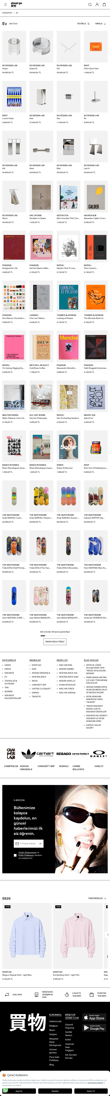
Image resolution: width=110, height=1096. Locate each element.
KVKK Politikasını (26, 855)
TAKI (7, 687)
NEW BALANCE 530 (68, 673)
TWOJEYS (36, 696)
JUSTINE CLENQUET (41, 689)
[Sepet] (104, 4)
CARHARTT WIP (39, 684)
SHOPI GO (36, 665)
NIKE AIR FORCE (66, 689)
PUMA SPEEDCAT (67, 684)
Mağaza (53, 1025)
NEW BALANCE (39, 677)
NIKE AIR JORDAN (67, 693)
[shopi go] (16, 4)
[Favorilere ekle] (22, 34)
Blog (51, 1064)
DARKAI (35, 693)
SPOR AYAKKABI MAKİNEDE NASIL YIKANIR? (94, 699)
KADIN (8, 665)
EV (6, 677)
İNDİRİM (8, 691)
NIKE (34, 669)
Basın (52, 1030)
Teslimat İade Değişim (69, 1047)
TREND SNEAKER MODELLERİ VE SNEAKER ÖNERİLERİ (96, 709)
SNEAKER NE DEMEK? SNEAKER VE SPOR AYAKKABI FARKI (96, 718)
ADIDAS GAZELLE (67, 681)
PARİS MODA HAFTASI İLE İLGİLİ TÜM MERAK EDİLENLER (96, 680)
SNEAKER (9, 673)
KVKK (68, 1039)
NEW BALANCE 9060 (68, 677)
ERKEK (8, 669)
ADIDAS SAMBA (66, 669)
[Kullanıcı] (97, 4)
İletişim (53, 1034)
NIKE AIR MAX (65, 665)
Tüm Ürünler (95, 898)
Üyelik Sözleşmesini (27, 852)
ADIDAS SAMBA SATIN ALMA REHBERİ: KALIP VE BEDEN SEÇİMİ (96, 690)
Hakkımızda (55, 1021)
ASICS (35, 681)
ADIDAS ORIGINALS (41, 673)
